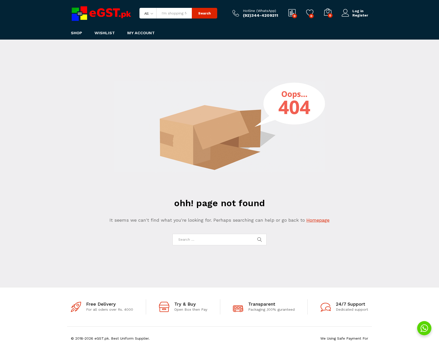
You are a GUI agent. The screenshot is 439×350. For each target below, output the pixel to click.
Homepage (318, 220)
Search (204, 13)
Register (360, 15)
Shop (76, 33)
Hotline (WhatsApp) (259, 11)
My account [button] (141, 33)
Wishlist (105, 33)
